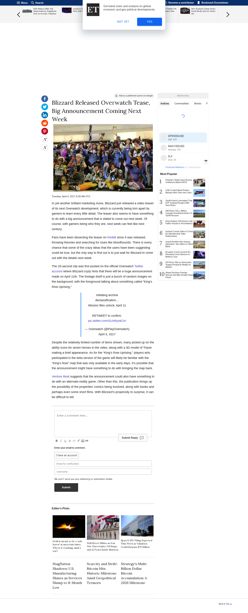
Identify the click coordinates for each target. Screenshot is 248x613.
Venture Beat (60, 376)
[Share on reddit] (44, 125)
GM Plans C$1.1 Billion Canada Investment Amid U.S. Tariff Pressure (179, 213)
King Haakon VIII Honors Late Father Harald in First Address (179, 222)
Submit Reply (130, 437)
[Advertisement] (124, 66)
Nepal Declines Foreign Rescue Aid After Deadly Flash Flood (179, 275)
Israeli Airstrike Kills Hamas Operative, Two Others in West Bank (179, 244)
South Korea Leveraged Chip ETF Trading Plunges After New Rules (179, 202)
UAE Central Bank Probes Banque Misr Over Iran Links (178, 191)
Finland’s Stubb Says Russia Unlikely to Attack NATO (179, 181)
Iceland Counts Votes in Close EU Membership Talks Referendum (179, 233)
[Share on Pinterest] (44, 133)
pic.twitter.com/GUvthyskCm (107, 320)
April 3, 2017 (107, 334)
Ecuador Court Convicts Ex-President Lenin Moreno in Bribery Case (178, 254)
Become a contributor (181, 2)
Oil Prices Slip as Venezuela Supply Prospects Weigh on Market (178, 264)
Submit (66, 487)
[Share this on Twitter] (44, 109)
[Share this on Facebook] (44, 101)
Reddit (111, 237)
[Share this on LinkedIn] (44, 117)
